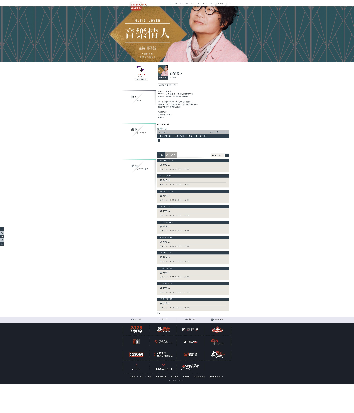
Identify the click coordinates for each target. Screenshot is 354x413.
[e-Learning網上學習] (163, 342)
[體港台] (163, 329)
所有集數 (163, 78)
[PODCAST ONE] (163, 367)
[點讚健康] (190, 329)
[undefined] (170, 4)
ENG (219, 4)
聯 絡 (192, 319)
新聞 (186, 4)
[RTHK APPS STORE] (136, 367)
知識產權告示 (162, 377)
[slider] (222, 132)
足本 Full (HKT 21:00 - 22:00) (175, 169)
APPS (204, 4)
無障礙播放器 (200, 377)
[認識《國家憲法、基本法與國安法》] (163, 354)
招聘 (142, 377)
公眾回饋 (219, 320)
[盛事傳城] (217, 354)
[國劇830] (136, 342)
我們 (210, 4)
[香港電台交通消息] (132, 319)
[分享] (159, 319)
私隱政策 (187, 377)
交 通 (138, 319)
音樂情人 (162, 129)
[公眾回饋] (212, 319)
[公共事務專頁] (190, 342)
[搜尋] (229, 3)
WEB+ (192, 4)
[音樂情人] (158, 140)
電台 (181, 4)
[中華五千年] (190, 367)
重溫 (198, 4)
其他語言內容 (215, 377)
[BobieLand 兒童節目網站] (217, 329)
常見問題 (175, 377)
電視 (175, 4)
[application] (192, 132)
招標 (150, 377)
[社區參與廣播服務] (217, 342)
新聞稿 (133, 377)
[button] (159, 132)
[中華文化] (136, 354)
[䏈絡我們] (186, 319)
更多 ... (159, 313)
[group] (216, 132)
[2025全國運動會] (136, 329)
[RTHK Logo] (137, 5)
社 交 (165, 319)
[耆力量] (190, 354)
